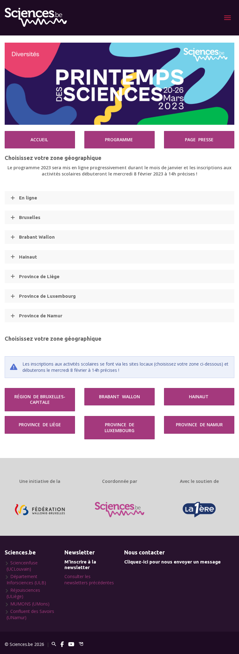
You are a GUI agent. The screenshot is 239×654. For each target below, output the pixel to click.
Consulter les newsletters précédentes (89, 579)
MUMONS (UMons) (29, 604)
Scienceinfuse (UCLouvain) (22, 566)
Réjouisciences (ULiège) (23, 593)
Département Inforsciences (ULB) (26, 579)
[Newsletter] (81, 644)
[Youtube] (71, 644)
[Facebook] (62, 644)
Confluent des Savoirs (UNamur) (30, 614)
